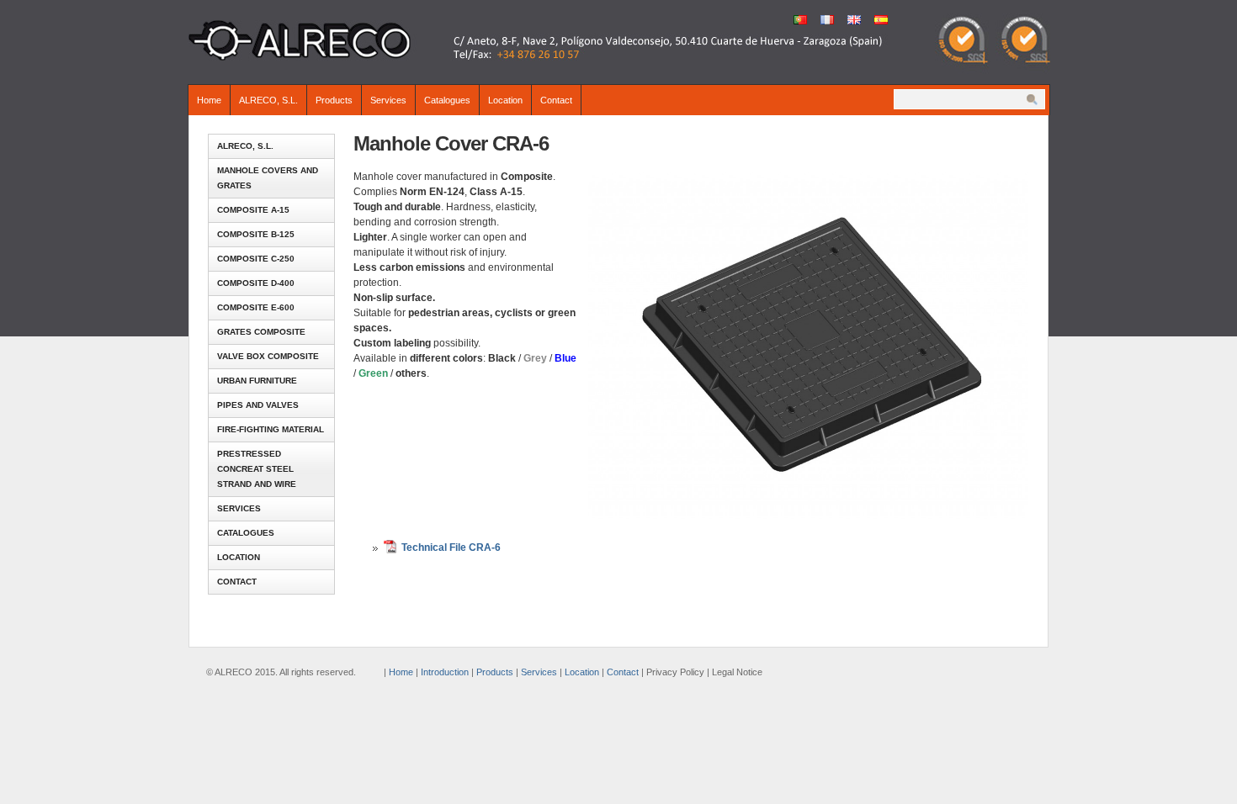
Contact (556, 100)
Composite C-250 (256, 258)
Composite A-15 (253, 209)
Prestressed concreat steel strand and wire (256, 469)
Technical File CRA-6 (451, 547)
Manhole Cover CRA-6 (451, 143)
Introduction (445, 672)
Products (334, 100)
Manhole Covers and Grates (267, 178)
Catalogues (447, 100)
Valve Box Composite (268, 356)
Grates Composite (261, 331)
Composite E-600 (256, 307)
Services (388, 100)
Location (505, 100)
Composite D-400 (256, 283)
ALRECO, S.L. (268, 100)
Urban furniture (257, 380)
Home (209, 100)
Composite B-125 (256, 234)
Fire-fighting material (270, 429)
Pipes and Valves (258, 405)
